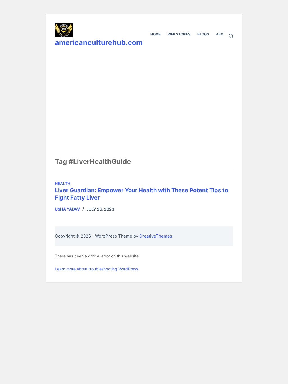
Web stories (179, 34)
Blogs (203, 34)
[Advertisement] (144, 94)
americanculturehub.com (99, 42)
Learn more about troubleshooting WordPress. (97, 268)
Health (62, 183)
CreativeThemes (155, 236)
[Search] (231, 36)
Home (155, 34)
